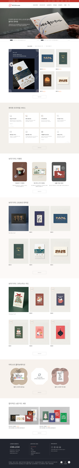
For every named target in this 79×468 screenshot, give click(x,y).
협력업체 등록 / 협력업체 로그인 (35, 453)
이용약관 (46, 463)
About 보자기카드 (33, 446)
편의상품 (55, 5)
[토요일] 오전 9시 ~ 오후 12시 (14, 451)
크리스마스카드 (42, 5)
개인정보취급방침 (51, 463)
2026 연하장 (35, 5)
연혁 (31, 448)
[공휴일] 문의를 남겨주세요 (14, 453)
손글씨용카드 (49, 5)
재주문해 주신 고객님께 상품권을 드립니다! (19, 40)
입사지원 (32, 454)
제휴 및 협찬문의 (33, 451)
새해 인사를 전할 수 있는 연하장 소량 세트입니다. (17, 427)
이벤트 (65, 5)
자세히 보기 (39, 96)
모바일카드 (60, 5)
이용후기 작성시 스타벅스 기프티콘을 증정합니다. (51, 40)
